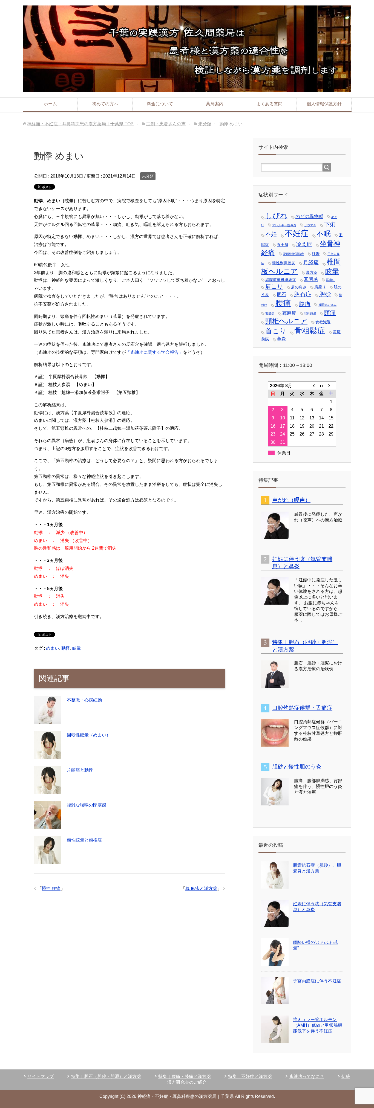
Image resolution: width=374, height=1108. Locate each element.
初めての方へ (105, 103)
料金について (160, 103)
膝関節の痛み (327, 304)
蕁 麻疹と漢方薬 (201, 888)
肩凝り (320, 287)
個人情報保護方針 (324, 103)
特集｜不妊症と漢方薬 (250, 1076)
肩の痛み (298, 287)
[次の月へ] (331, 385)
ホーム (50, 103)
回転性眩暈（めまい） (89, 735)
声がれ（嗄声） (291, 500)
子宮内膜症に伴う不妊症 (317, 981)
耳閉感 (311, 279)
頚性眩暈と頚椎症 (84, 840)
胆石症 (302, 294)
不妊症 (297, 233)
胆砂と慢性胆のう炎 (296, 767)
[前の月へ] (312, 385)
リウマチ (310, 225)
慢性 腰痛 (51, 888)
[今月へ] (321, 385)
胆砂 (325, 294)
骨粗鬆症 (309, 330)
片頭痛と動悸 (80, 770)
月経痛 (311, 262)
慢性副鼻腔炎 (283, 263)
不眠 (324, 234)
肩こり (274, 286)
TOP (80, 123)
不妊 (271, 234)
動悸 (65, 648)
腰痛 (283, 303)
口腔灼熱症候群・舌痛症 (302, 708)
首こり (275, 331)
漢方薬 (311, 272)
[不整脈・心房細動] (47, 719)
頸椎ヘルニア (286, 321)
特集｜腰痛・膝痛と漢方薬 (184, 1076)
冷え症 (304, 244)
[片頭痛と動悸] (47, 789)
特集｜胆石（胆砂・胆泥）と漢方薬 (106, 1076)
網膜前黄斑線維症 (280, 279)
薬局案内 (214, 103)
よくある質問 (269, 103)
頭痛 (330, 312)
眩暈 (76, 648)
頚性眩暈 (310, 313)
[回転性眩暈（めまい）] (47, 754)
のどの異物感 (309, 216)
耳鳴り (330, 280)
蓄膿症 (269, 313)
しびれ (276, 215)
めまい (52, 648)
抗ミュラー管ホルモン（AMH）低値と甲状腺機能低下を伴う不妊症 (317, 1025)
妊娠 (316, 253)
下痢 (330, 224)
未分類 (148, 176)
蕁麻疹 (289, 313)
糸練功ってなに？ (306, 1076)
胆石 (281, 294)
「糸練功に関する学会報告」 (154, 352)
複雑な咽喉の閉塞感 (86, 805)
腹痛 (304, 304)
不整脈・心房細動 (84, 700)
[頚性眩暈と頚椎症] (47, 859)
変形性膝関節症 (293, 254)
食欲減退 (323, 322)
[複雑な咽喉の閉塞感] (47, 824)
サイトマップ (40, 1076)
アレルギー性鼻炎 (284, 225)
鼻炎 (281, 338)
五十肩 (282, 244)
